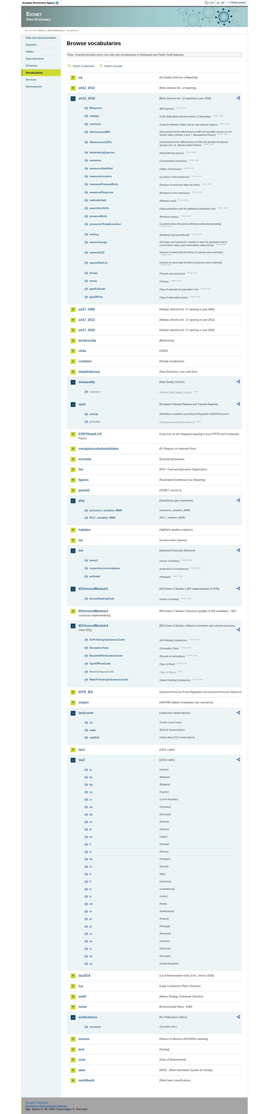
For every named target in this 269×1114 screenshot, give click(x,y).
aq (80, 77)
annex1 (93, 560)
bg (91, 784)
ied (81, 550)
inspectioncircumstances (104, 568)
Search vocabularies (84, 66)
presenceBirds (98, 216)
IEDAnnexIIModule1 (93, 588)
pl (90, 918)
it (90, 874)
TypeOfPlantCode (99, 663)
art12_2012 (87, 88)
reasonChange (98, 242)
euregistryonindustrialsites (99, 448)
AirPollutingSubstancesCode (107, 639)
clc (91, 722)
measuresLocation (100, 176)
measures (95, 160)
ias (81, 540)
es (90, 836)
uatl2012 (94, 737)
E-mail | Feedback (37, 1102)
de (90, 807)
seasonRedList (98, 262)
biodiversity (87, 340)
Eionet (41, 30)
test (81, 1049)
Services (31, 79)
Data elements (35, 58)
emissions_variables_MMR (105, 510)
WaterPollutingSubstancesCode (108, 679)
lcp (81, 986)
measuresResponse (101, 192)
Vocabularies (34, 72)
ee (90, 821)
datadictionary (89, 371)
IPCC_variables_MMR (102, 517)
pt (90, 926)
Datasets (31, 44)
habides (85, 529)
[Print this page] (218, 3)
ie (90, 866)
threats (93, 273)
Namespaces (34, 86)
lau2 (82, 760)
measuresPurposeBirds (103, 184)
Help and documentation (41, 37)
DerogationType (99, 647)
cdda (82, 350)
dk (90, 814)
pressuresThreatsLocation (105, 224)
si (90, 948)
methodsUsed (97, 200)
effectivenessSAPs (100, 142)
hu (91, 859)
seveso (84, 1039)
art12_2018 (87, 98)
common (85, 361)
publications (88, 1017)
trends (93, 280)
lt (90, 881)
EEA (41, 3)
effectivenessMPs (99, 131)
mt (91, 903)
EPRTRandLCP (90, 434)
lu (90, 889)
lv (90, 896)
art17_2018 (87, 330)
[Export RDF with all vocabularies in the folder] (238, 98)
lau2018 (84, 975)
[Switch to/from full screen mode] (224, 3)
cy (90, 792)
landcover (86, 713)
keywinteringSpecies (102, 152)
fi (90, 844)
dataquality (87, 382)
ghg (81, 500)
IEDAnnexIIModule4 (93, 625)
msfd (82, 996)
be (90, 777)
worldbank (86, 1080)
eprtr (82, 404)
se (90, 941)
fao (81, 469)
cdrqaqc (94, 115)
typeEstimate (97, 288)
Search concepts (113, 66)
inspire (84, 702)
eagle (92, 730)
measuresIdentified (101, 168)
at (90, 769)
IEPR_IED (86, 692)
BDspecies (95, 108)
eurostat (85, 459)
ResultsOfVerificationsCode (106, 655)
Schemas (31, 65)
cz (90, 799)
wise (82, 1070)
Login (212, 2)
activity (93, 414)
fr (90, 851)
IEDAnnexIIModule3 (93, 611)
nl (90, 911)
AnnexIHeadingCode (101, 598)
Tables (30, 51)
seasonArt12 (96, 252)
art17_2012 (87, 319)
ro (90, 933)
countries (95, 124)
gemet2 (84, 490)
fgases (84, 480)
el (90, 829)
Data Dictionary (55, 30)
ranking (94, 234)
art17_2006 (87, 309)
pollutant (94, 576)
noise (83, 1006)
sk (90, 956)
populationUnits (99, 208)
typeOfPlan (96, 296)
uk (90, 963)
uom (82, 1059)
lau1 (82, 749)
